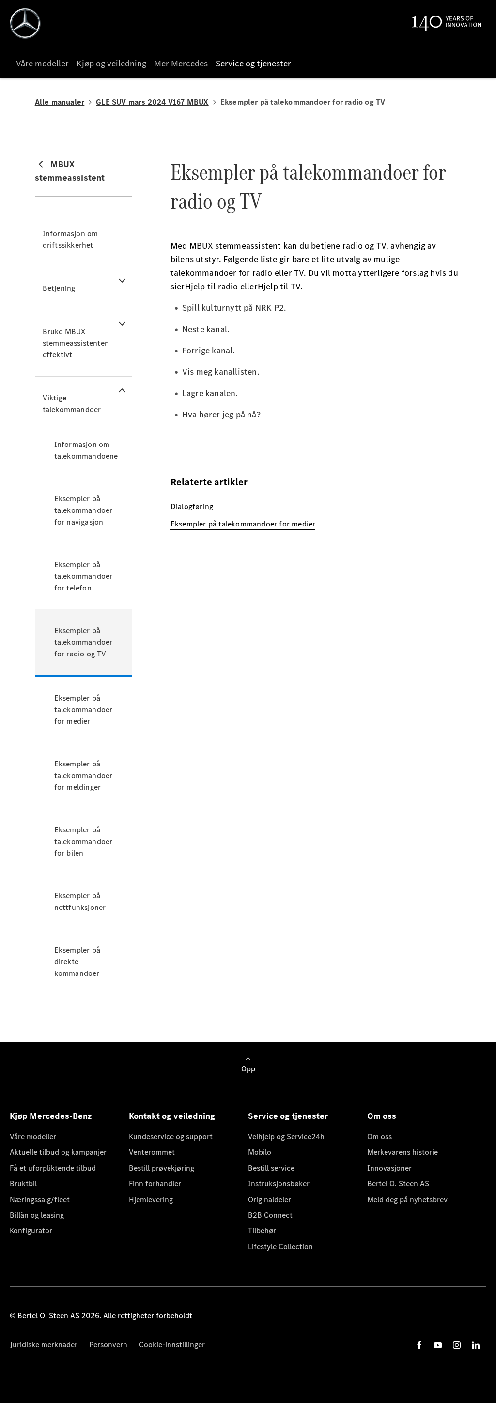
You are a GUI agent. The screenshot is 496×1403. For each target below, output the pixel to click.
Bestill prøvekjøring (161, 1168)
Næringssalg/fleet (40, 1200)
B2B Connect (270, 1215)
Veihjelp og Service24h (286, 1137)
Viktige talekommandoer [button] (72, 404)
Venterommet (152, 1152)
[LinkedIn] (475, 1345)
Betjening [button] (59, 288)
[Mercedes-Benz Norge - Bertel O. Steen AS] (25, 23)
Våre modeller (33, 1137)
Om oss (379, 1137)
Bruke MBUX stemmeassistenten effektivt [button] (76, 343)
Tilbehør (262, 1231)
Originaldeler (269, 1200)
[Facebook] (419, 1345)
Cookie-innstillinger (172, 1344)
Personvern (108, 1344)
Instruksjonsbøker (279, 1184)
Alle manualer (60, 102)
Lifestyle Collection (280, 1247)
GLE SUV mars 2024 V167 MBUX (152, 102)
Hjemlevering (151, 1200)
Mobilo (259, 1152)
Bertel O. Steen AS (398, 1184)
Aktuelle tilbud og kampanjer (58, 1152)
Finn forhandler (155, 1184)
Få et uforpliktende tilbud (53, 1168)
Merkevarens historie (402, 1152)
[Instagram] (457, 1345)
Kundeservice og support (171, 1137)
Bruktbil (23, 1184)
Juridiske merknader (44, 1344)
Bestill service (271, 1168)
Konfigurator (31, 1231)
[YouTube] (438, 1345)
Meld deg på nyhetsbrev (407, 1200)
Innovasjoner (389, 1168)
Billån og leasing (37, 1215)
